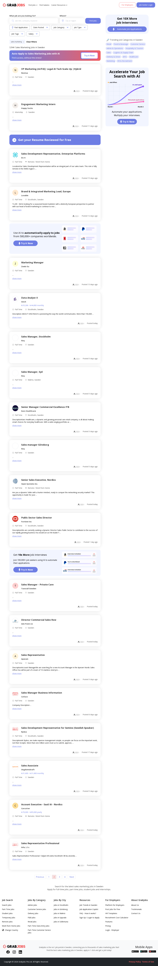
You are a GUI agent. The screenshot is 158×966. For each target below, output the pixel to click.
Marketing (111, 61)
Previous (40, 877)
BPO (125, 57)
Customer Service (138, 44)
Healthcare (133, 57)
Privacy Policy (135, 962)
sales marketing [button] (16, 42)
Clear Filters (31, 42)
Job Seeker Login (146, 5)
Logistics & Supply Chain (123, 52)
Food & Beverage (121, 44)
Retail (109, 44)
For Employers (127, 5)
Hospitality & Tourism (134, 48)
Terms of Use (148, 962)
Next (71, 877)
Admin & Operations (115, 48)
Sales (109, 52)
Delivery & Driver (113, 57)
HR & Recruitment (124, 61)
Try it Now (89, 55)
